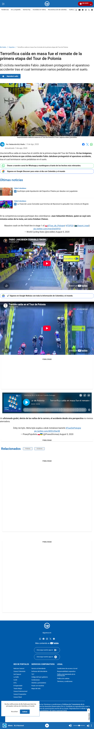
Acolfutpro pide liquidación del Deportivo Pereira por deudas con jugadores (47, 191)
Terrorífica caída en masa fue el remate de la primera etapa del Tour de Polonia (42, 47)
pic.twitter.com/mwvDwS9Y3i (47, 228)
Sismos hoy (26, 10)
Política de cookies (63, 678)
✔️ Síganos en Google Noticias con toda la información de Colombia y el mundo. (40, 296)
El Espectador (18, 685)
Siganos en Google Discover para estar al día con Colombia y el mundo (36, 171)
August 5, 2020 (62, 232)
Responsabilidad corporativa (66, 671)
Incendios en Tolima (39, 10)
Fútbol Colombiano (20, 188)
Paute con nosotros (37, 685)
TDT (32, 674)
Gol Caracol (17, 674)
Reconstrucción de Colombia (57, 10)
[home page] (47, 3)
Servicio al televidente (38, 668)
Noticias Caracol (19, 668)
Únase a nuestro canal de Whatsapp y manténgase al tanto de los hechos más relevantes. (44, 165)
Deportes (12, 47)
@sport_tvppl (83, 225)
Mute (70, 725)
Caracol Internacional (20, 691)
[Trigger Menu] (3, 4)
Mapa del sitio (35, 688)
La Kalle (16, 677)
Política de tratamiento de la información (66, 674)
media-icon (47, 725)
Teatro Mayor (18, 688)
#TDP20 (69, 225)
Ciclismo (39, 448)
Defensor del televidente (39, 671)
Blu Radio (3, 47)
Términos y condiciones (64, 681)
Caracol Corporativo (20, 694)
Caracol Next (18, 697)
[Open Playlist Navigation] (91, 725)
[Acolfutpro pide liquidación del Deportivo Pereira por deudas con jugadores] (6, 192)
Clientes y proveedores (38, 683)
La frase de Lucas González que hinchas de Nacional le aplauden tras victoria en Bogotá (52, 204)
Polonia (27, 448)
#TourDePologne (73, 428)
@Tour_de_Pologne (56, 225)
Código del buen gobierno (39, 677)
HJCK (15, 680)
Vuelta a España (74, 10)
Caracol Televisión (19, 671)
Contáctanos (35, 680)
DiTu (15, 683)
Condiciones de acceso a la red (67, 668)
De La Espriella (16, 10)
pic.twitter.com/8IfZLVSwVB (47, 431)
